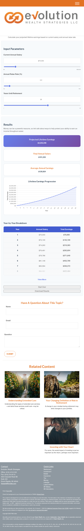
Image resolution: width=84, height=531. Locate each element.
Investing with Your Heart (62, 447)
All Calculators (48, 489)
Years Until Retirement (13, 93)
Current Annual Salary (13, 55)
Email (8, 320)
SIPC (55, 517)
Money (46, 480)
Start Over (42, 287)
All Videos (47, 487)
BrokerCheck (40, 494)
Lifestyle (46, 482)
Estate (46, 474)
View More (42, 279)
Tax (45, 478)
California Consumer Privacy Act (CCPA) (58, 508)
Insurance (47, 476)
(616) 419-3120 (62, 32)
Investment (47, 471)
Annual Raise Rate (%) (13, 74)
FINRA (52, 517)
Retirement (47, 469)
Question (8, 334)
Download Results (42, 291)
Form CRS (9, 491)
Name (8, 306)
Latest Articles (48, 484)
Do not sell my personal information (38, 510)
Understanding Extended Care (22, 400)
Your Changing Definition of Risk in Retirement (62, 401)
